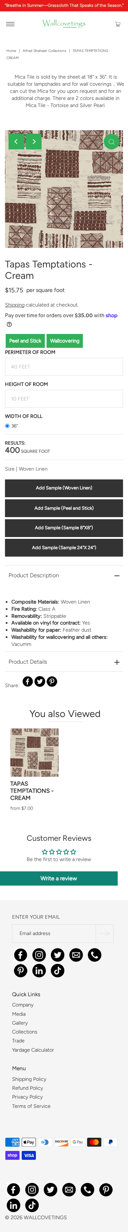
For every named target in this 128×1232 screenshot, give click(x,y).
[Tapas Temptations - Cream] (34, 752)
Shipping (15, 305)
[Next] (34, 141)
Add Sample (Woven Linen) (64, 487)
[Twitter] (57, 953)
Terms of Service (31, 1106)
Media (19, 1014)
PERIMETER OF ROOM (30, 352)
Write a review (59, 878)
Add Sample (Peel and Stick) (64, 508)
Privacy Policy (27, 1097)
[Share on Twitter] (39, 681)
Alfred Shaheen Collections (44, 50)
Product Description (34, 575)
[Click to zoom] (111, 141)
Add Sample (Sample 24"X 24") (64, 547)
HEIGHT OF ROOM (26, 384)
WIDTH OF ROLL (23, 416)
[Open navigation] (10, 24)
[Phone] (94, 953)
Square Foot (27, 451)
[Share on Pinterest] (52, 681)
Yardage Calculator (33, 1050)
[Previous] (16, 141)
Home (11, 50)
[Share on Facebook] (27, 681)
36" (14, 426)
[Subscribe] (104, 933)
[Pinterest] (20, 969)
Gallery (20, 1023)
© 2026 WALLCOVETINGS (36, 1217)
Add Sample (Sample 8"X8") (64, 527)
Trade (18, 1041)
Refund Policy (27, 1088)
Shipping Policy (29, 1079)
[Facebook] (20, 953)
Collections (24, 1032)
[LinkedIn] (39, 969)
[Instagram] (39, 953)
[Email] (76, 953)
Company (22, 1005)
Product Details (28, 661)
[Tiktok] (57, 969)
